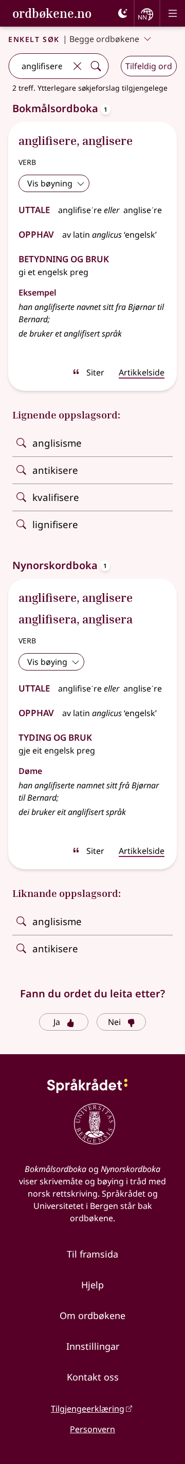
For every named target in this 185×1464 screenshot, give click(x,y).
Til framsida (92, 1254)
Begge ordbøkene (104, 39)
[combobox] (38, 66)
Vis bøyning (49, 183)
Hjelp (92, 1285)
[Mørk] (122, 13)
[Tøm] (77, 66)
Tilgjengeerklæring (87, 1408)
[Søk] (95, 66)
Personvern (92, 1429)
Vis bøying (47, 661)
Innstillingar (92, 1346)
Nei (114, 1022)
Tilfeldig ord (148, 66)
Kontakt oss (93, 1377)
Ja (56, 1022)
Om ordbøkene (92, 1315)
